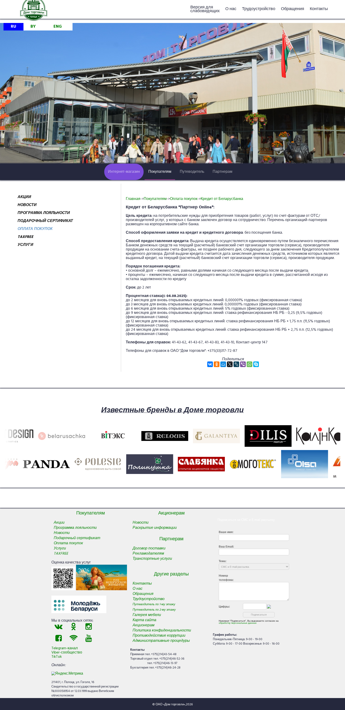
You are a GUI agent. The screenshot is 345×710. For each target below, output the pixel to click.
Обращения (292, 9)
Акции (24, 197)
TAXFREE (25, 237)
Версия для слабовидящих (205, 9)
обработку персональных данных (238, 623)
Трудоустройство (258, 9)
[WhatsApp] (249, 364)
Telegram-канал (64, 648)
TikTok (56, 657)
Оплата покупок (35, 229)
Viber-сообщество (66, 653)
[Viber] (243, 364)
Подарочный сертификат (45, 221)
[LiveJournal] (236, 364)
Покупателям (159, 172)
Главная (133, 199)
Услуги (25, 245)
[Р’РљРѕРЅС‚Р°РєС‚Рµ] (210, 364)
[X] (230, 364)
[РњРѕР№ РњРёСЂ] (223, 364)
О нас (230, 9)
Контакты (319, 9)
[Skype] (256, 364)
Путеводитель (192, 172)
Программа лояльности (44, 213)
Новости (27, 205)
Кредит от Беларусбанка (222, 199)
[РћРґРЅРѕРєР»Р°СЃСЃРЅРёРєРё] (216, 364)
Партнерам (222, 172)
